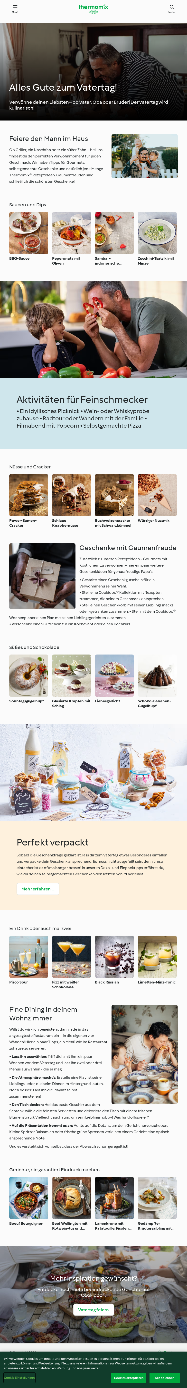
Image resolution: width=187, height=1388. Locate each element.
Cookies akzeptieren (129, 1378)
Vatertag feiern (93, 1309)
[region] (93, 1370)
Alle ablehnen (165, 1378)
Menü (15, 12)
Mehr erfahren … (38, 889)
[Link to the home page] (93, 9)
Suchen (172, 12)
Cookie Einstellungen (19, 1377)
